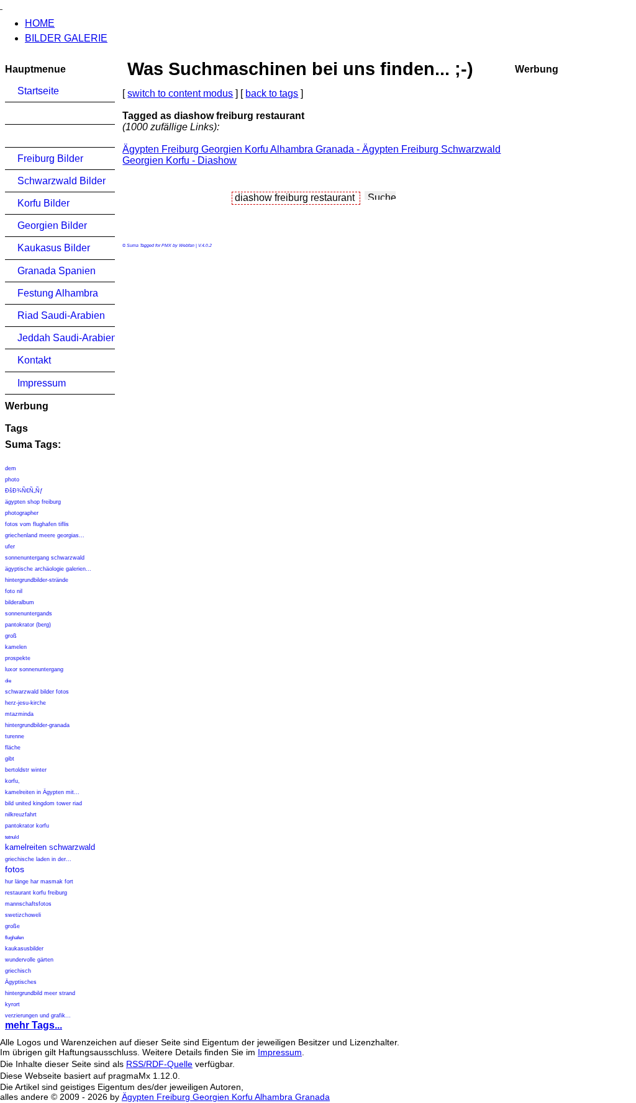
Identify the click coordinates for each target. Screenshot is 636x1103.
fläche (12, 747)
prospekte (17, 658)
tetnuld (12, 837)
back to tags (271, 93)
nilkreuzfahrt (21, 814)
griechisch (18, 971)
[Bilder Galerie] (1, 5)
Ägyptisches (21, 982)
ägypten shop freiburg (33, 502)
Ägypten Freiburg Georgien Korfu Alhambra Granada (226, 1097)
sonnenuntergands (28, 613)
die (8, 681)
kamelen (16, 647)
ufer (10, 546)
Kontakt (34, 360)
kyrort (12, 1004)
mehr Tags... (33, 1025)
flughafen (14, 937)
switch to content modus (180, 93)
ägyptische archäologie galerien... (48, 569)
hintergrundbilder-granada (37, 725)
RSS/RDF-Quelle (159, 1064)
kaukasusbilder (24, 948)
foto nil (13, 591)
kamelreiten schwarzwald (50, 847)
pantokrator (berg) (28, 625)
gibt (9, 759)
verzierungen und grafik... (38, 1015)
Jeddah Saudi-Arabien (66, 338)
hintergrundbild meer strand (40, 993)
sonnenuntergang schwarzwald (44, 558)
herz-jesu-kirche (25, 703)
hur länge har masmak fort (39, 881)
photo (12, 479)
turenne (14, 736)
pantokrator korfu (27, 826)
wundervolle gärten (29, 960)
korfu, (12, 781)
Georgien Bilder (52, 225)
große (12, 926)
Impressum (41, 383)
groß (11, 636)
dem (10, 468)
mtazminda (19, 714)
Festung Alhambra (57, 293)
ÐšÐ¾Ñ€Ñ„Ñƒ (24, 491)
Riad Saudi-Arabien (61, 315)
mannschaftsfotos (28, 904)
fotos (14, 869)
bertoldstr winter (26, 770)
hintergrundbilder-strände (36, 580)
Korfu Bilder (43, 203)
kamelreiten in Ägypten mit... (42, 792)
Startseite (38, 91)
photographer (22, 513)
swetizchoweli (23, 915)
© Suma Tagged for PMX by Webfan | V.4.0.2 (167, 245)
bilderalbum (19, 602)
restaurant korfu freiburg (36, 893)
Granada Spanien (56, 271)
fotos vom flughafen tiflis (37, 524)
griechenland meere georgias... (44, 535)
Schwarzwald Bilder (61, 181)
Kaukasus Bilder (53, 248)
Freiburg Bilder (50, 158)
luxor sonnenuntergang (34, 669)
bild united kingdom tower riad (43, 803)
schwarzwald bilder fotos (37, 692)
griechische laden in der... (38, 859)
